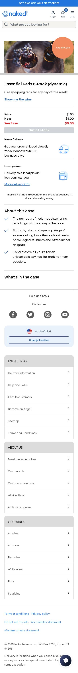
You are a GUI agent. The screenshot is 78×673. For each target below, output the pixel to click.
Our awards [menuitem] (16, 471)
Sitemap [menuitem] (13, 421)
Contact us (39, 304)
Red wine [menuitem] (14, 557)
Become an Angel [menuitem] (19, 409)
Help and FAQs (39, 296)
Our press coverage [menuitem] (21, 483)
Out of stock (39, 130)
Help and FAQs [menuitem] (18, 385)
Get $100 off (27, 3)
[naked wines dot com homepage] (15, 14)
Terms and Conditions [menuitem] (22, 433)
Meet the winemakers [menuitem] (22, 459)
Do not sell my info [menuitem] (16, 622)
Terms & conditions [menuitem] (16, 613)
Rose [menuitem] (11, 581)
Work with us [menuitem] (16, 495)
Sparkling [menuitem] (14, 593)
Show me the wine (18, 99)
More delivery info (17, 184)
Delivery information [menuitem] (21, 373)
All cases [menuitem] (13, 545)
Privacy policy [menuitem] (40, 613)
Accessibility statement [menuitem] (46, 622)
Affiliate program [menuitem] (19, 507)
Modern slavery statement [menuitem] (21, 630)
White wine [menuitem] (15, 569)
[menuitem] (13, 314)
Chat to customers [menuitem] (20, 397)
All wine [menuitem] (13, 533)
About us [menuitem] (15, 447)
